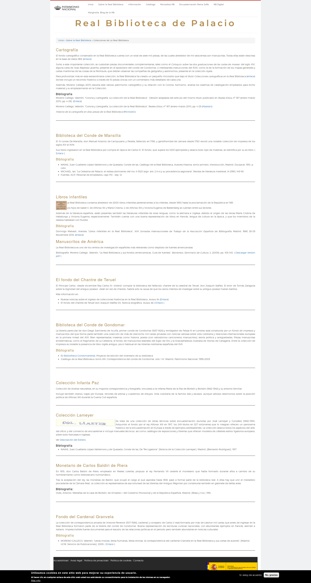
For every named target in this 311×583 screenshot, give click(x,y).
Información (134, 4)
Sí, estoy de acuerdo (250, 575)
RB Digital (219, 4)
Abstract (207, 106)
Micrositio (129, 111)
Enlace (77, 101)
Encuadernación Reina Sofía (194, 4)
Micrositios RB (167, 4)
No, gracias (271, 575)
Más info (35, 580)
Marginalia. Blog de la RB (101, 12)
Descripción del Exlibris (73, 439)
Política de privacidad (96, 560)
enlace (87, 59)
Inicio (90, 4)
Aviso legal (76, 560)
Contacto (138, 560)
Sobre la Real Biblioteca (110, 4)
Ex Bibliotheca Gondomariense (78, 355)
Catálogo (150, 4)
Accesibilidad (61, 560)
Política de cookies (120, 560)
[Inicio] (66, 11)
